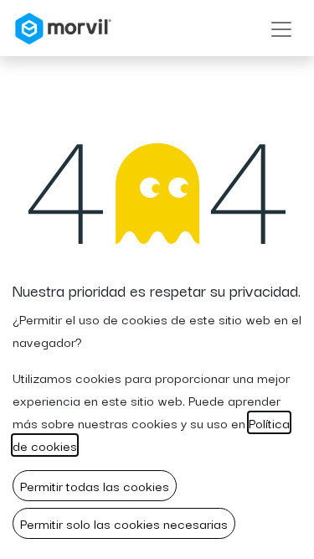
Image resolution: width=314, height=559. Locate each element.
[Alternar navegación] (281, 28)
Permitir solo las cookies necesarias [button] (124, 523)
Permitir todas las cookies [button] (94, 485)
